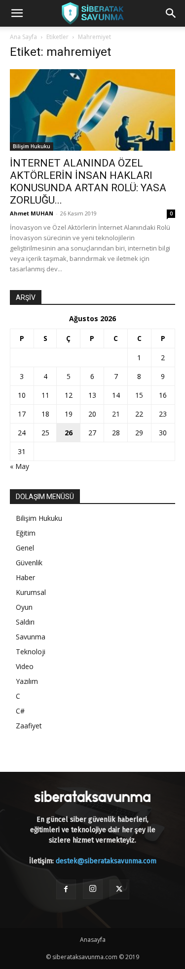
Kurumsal (31, 592)
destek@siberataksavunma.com (106, 861)
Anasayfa (93, 939)
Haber (25, 577)
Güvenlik (29, 562)
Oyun (24, 607)
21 (116, 414)
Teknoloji (30, 651)
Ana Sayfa (23, 37)
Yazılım (27, 681)
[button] (17, 13)
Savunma (30, 636)
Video (25, 666)
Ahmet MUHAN (31, 213)
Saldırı (25, 622)
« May (19, 466)
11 (45, 395)
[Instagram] (93, 889)
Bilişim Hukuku (31, 146)
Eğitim (26, 533)
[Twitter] (119, 889)
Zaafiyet (29, 725)
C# (20, 711)
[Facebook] (66, 889)
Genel (25, 547)
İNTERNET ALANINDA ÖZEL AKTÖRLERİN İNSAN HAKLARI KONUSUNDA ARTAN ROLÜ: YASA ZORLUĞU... (88, 181)
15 (139, 395)
